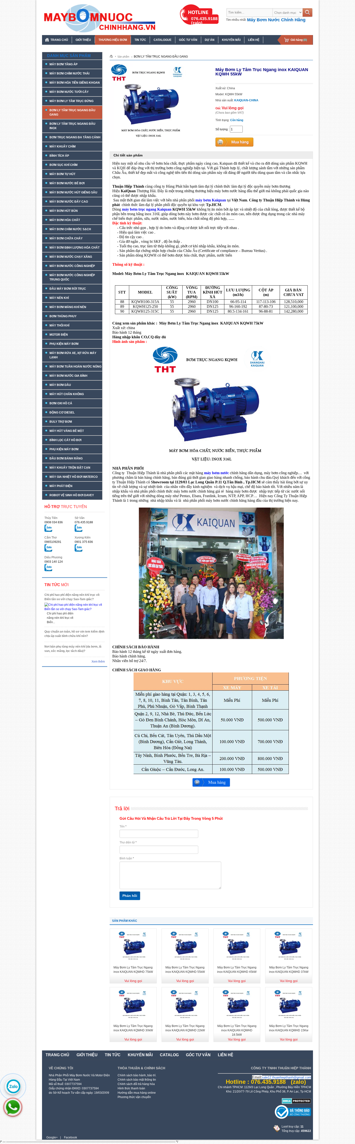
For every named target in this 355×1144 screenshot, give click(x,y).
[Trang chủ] (113, 56)
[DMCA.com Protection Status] (296, 1103)
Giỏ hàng (299, 40)
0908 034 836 (53, 522)
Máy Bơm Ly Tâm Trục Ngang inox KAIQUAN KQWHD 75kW (133, 970)
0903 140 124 (53, 561)
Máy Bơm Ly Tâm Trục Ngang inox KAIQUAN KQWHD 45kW (236, 970)
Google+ (52, 1137)
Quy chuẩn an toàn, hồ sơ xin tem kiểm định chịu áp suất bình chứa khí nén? (74, 634)
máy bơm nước (216, 473)
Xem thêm (98, 661)
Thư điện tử (128, 842)
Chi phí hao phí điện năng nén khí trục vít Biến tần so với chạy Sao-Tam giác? (71, 597)
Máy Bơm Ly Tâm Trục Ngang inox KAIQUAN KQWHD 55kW (185, 970)
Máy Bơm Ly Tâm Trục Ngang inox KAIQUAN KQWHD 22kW (185, 1028)
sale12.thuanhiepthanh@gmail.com (286, 1077)
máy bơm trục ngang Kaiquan (146, 209)
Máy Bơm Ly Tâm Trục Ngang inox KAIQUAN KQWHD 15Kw (288, 1028)
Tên (123, 826)
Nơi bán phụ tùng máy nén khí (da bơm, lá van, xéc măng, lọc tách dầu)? (72, 649)
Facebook (70, 1137)
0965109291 (52, 542)
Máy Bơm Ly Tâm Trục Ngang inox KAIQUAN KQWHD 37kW (288, 970)
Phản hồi (129, 896)
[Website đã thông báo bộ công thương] (293, 1118)
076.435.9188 (84, 522)
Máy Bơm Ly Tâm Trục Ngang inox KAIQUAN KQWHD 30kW (133, 1028)
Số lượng (221, 129)
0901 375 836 (84, 542)
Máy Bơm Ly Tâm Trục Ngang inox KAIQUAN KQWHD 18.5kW (236, 1030)
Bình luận (127, 858)
